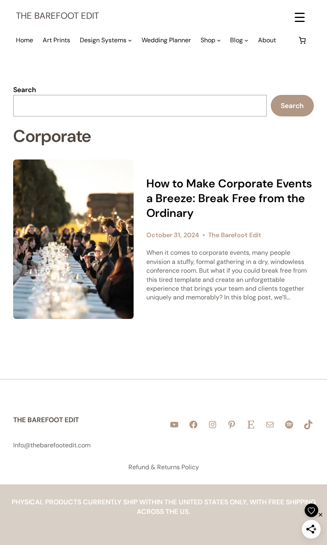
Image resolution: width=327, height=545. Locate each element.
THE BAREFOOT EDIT (57, 16)
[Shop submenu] (219, 40)
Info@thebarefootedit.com (52, 445)
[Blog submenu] (246, 40)
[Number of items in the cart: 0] (302, 40)
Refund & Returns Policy (163, 467)
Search (24, 89)
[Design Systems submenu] (130, 40)
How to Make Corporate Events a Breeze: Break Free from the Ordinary (229, 198)
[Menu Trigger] (300, 17)
